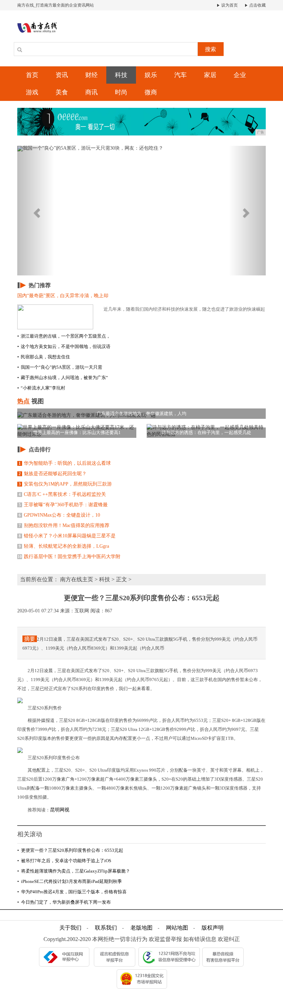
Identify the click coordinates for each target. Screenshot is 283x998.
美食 (62, 92)
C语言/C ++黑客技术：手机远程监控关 (62, 494)
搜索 (210, 49)
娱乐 (151, 75)
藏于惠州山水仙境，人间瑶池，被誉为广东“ (62, 377)
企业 (240, 75)
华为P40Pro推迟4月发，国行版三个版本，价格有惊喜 (72, 891)
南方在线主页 (76, 579)
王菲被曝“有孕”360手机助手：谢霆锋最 (63, 504)
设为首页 (229, 5)
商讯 (91, 92)
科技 (121, 75)
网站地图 (177, 928)
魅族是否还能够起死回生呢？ (53, 473)
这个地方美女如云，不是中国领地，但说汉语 (63, 346)
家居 (210, 75)
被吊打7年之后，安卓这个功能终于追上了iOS (64, 860)
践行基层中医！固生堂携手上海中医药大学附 (69, 556)
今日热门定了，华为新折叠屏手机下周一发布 (64, 902)
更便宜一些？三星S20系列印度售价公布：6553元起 (70, 850)
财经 (91, 75)
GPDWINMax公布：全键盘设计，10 (59, 515)
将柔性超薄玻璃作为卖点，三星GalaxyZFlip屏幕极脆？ (73, 871)
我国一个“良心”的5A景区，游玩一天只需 (59, 367)
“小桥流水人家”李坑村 (41, 387)
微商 (151, 92)
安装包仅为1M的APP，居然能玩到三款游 (65, 484)
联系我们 (106, 928)
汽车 (180, 75)
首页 (32, 75)
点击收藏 (257, 5)
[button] (36, 210)
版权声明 (213, 928)
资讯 (62, 75)
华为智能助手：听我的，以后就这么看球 (65, 463)
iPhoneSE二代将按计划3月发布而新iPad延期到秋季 (69, 881)
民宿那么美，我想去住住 (43, 356)
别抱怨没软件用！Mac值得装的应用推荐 (64, 525)
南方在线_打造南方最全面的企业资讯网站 (55, 5)
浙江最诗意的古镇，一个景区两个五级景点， (63, 336)
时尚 (121, 92)
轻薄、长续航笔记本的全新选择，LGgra (64, 546)
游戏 (32, 92)
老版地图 (141, 928)
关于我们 (70, 928)
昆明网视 (59, 809)
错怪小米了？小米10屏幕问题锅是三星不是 (67, 535)
